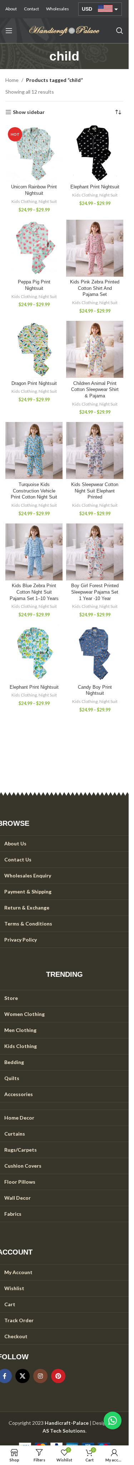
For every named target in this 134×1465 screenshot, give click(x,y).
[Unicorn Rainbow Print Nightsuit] (34, 153)
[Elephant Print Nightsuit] (94, 153)
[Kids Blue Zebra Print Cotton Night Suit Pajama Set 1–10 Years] (34, 551)
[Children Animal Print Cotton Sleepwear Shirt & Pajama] (94, 349)
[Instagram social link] (40, 1376)
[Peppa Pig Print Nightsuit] (34, 248)
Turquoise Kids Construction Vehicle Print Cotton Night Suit (34, 491)
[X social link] (22, 1376)
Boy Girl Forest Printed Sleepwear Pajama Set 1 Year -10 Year (95, 592)
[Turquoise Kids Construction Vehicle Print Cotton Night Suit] (34, 450)
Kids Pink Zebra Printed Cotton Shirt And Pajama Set (94, 288)
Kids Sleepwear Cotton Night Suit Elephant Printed (94, 491)
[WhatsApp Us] (112, 1420)
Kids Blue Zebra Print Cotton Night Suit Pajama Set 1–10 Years (34, 592)
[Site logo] (64, 30)
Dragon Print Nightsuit (34, 383)
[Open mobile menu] (9, 31)
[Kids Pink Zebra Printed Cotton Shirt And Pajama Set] (94, 248)
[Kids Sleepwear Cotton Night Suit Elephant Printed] (94, 450)
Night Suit (48, 201)
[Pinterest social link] (58, 1376)
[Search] (120, 31)
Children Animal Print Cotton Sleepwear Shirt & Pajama (95, 389)
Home (12, 80)
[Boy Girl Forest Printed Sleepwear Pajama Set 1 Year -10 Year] (94, 551)
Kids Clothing (24, 201)
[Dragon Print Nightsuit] (34, 349)
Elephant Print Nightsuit (94, 186)
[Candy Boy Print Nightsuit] (94, 653)
